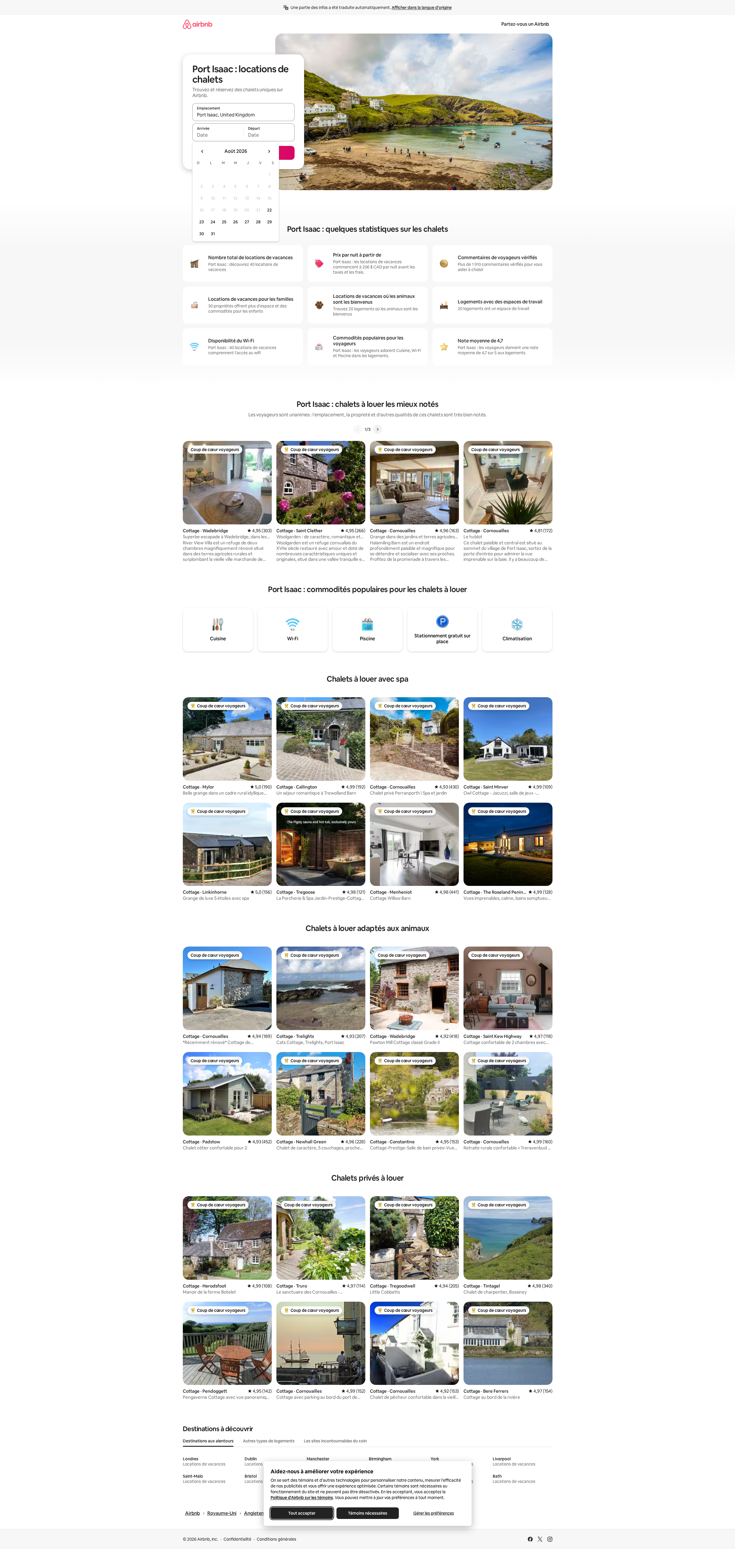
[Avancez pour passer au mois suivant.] (269, 151)
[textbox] (218, 134)
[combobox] (243, 114)
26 (235, 222)
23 (201, 222)
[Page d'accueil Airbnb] (197, 24)
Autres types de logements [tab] (269, 1441)
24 (213, 222)
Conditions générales (276, 1539)
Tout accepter (301, 1513)
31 (213, 233)
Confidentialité (237, 1539)
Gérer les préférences (433, 1513)
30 (201, 233)
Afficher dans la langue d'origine (422, 7)
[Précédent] (357, 429)
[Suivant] (377, 429)
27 (247, 222)
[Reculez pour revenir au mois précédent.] (202, 151)
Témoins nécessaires (367, 1513)
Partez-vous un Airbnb (525, 24)
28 (258, 222)
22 (269, 210)
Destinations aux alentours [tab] (208, 1441)
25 (224, 222)
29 (269, 222)
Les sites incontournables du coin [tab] (335, 1441)
